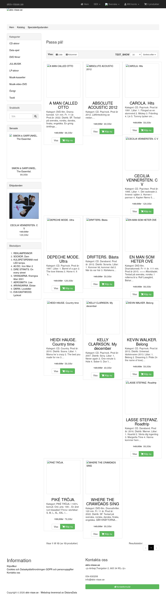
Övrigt (12, 90)
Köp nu (69, 140)
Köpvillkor (12, 566)
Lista (60, 54)
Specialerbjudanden (38, 27)
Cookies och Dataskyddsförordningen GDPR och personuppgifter (40, 569)
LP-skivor (14, 70)
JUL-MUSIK (15, 63)
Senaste (13, 128)
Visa (56, 140)
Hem (11, 27)
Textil (12, 97)
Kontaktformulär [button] (123, 586)
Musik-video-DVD (18, 84)
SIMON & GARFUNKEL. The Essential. (24, 169)
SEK (96, 4)
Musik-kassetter (17, 77)
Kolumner (72, 54)
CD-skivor (14, 43)
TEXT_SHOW (122, 54)
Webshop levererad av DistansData (59, 592)
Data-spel (14, 50)
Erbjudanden (16, 185)
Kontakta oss (13, 572)
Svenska (113, 4)
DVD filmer (14, 57)
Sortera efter (148, 54)
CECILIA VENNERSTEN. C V (24, 227)
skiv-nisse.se (15, 4)
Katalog (21, 27)
